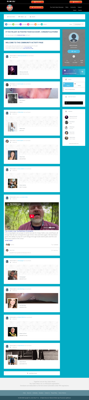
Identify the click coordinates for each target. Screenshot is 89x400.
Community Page (21, 35)
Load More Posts (33, 373)
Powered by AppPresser (65, 398)
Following (24, 24)
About (74, 10)
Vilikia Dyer (20, 112)
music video (25, 197)
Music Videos (12, 16)
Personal (10, 24)
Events (80, 10)
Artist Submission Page (28, 48)
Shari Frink (12, 140)
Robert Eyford (21, 317)
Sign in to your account (70, 73)
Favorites (32, 24)
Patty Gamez (21, 168)
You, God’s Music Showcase (56, 7)
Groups (33, 16)
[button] (7, 1)
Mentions (17, 24)
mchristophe (13, 55)
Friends (23, 16)
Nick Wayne (12, 84)
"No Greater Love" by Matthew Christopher (19, 231)
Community (73, 7)
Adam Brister (21, 345)
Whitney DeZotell (22, 55)
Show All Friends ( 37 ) (74, 143)
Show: (70, 24)
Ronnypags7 (21, 260)
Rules (66, 7)
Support (80, 7)
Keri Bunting (21, 289)
